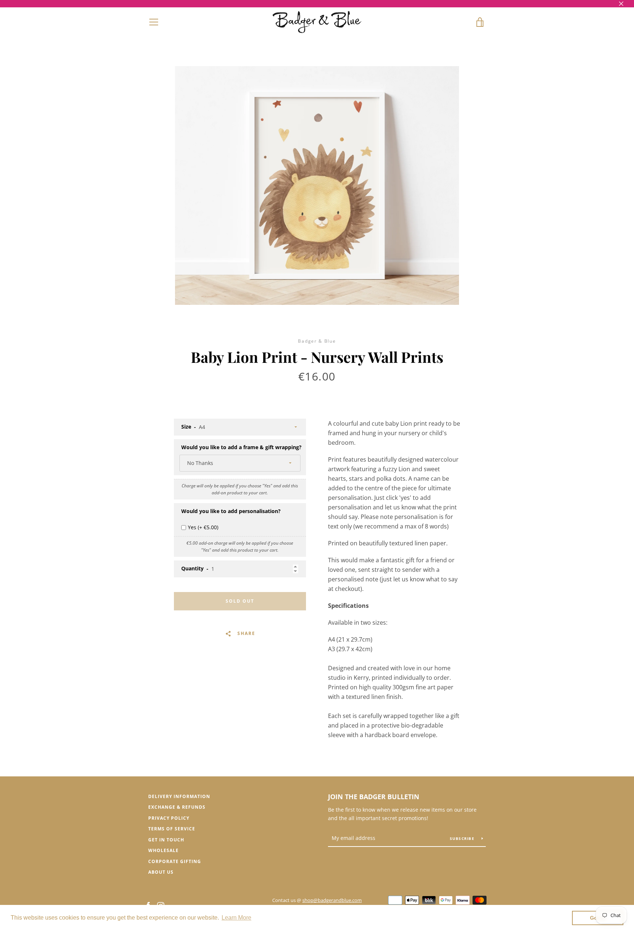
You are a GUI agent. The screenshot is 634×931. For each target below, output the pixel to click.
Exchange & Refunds (176, 807)
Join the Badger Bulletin (373, 796)
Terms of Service (171, 829)
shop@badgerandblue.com (332, 900)
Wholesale (163, 850)
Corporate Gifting (174, 861)
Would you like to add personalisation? (231, 511)
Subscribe (463, 838)
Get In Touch (166, 840)
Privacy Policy (168, 818)
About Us (161, 872)
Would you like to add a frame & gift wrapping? (241, 447)
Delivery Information (179, 796)
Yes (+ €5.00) (203, 527)
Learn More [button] (236, 917)
